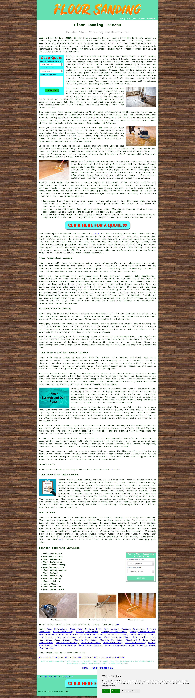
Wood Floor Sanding (94, 635)
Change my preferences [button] (130, 691)
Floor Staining (74, 635)
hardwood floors (79, 316)
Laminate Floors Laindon (85, 657)
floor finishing (128, 483)
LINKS (128, 19)
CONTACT (142, 19)
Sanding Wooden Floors (114, 632)
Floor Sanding (138, 635)
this (112, 470)
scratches (119, 444)
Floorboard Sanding (118, 635)
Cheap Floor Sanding (81, 629)
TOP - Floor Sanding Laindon (54, 657)
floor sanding (147, 73)
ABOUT (134, 19)
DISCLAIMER (151, 19)
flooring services (108, 502)
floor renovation (137, 499)
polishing (44, 327)
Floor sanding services (58, 528)
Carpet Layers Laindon (113, 657)
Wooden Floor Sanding (90, 646)
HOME (121, 19)
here (61, 539)
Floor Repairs (62, 640)
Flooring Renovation (133, 629)
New (46, 676)
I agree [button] (106, 691)
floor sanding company (122, 76)
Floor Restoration (67, 676)
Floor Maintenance (65, 637)
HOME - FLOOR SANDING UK (97, 668)
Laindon (95, 234)
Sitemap (40, 676)
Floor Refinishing (57, 629)
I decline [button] (115, 691)
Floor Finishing (138, 646)
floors (117, 407)
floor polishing (101, 499)
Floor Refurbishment (107, 629)
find (47, 518)
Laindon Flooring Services (59, 548)
